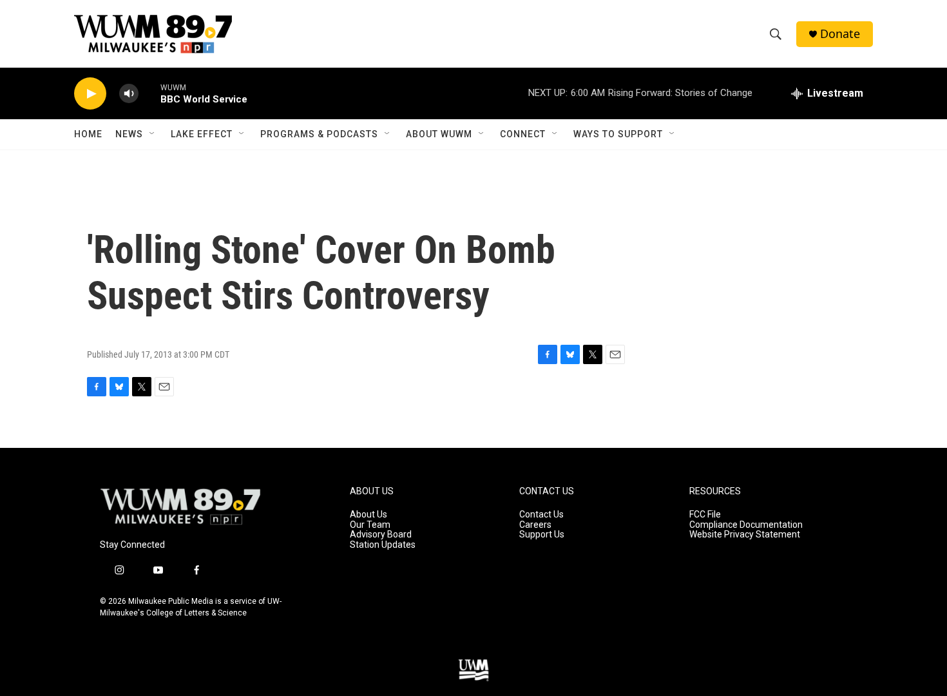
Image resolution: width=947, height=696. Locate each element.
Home (88, 134)
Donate (840, 34)
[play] (90, 93)
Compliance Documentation (746, 525)
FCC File (705, 514)
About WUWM (439, 134)
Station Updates (383, 545)
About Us (368, 514)
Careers (535, 525)
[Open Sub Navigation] (153, 134)
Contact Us (541, 514)
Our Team (370, 525)
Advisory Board (381, 534)
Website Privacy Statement (744, 534)
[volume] (129, 93)
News (129, 134)
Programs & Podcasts (319, 134)
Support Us (541, 534)
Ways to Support (618, 134)
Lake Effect (202, 134)
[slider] (149, 93)
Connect (523, 134)
